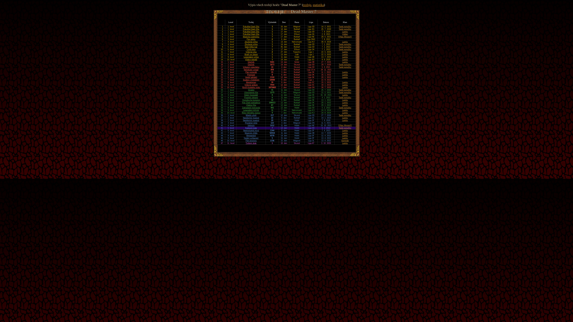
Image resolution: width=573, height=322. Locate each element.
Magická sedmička (251, 37)
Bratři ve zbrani (251, 54)
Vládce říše (251, 105)
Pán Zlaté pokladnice (251, 103)
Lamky (345, 32)
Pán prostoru (251, 141)
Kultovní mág (251, 128)
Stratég (251, 90)
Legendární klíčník (251, 110)
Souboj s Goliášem (251, 80)
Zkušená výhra (251, 42)
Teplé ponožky (345, 26)
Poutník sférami (251, 97)
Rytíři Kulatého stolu (251, 87)
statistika (318, 5)
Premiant (251, 75)
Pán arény (251, 39)
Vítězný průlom (251, 85)
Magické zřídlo (251, 133)
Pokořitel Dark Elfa (251, 26)
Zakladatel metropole (251, 108)
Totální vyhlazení (251, 138)
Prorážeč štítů (251, 123)
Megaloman (251, 82)
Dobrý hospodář (251, 95)
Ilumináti (345, 141)
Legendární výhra (251, 57)
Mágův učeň (251, 115)
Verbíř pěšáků (251, 77)
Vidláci (345, 34)
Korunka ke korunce (251, 100)
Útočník (251, 62)
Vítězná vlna (251, 52)
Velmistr (251, 125)
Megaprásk (251, 135)
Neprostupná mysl (251, 130)
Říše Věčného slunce (251, 113)
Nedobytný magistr (251, 118)
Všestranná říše (251, 92)
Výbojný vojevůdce (251, 67)
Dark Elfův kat (251, 47)
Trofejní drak (251, 143)
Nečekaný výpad (251, 70)
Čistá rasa (251, 49)
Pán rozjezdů (251, 72)
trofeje (307, 5)
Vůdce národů (251, 59)
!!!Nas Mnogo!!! (345, 37)
